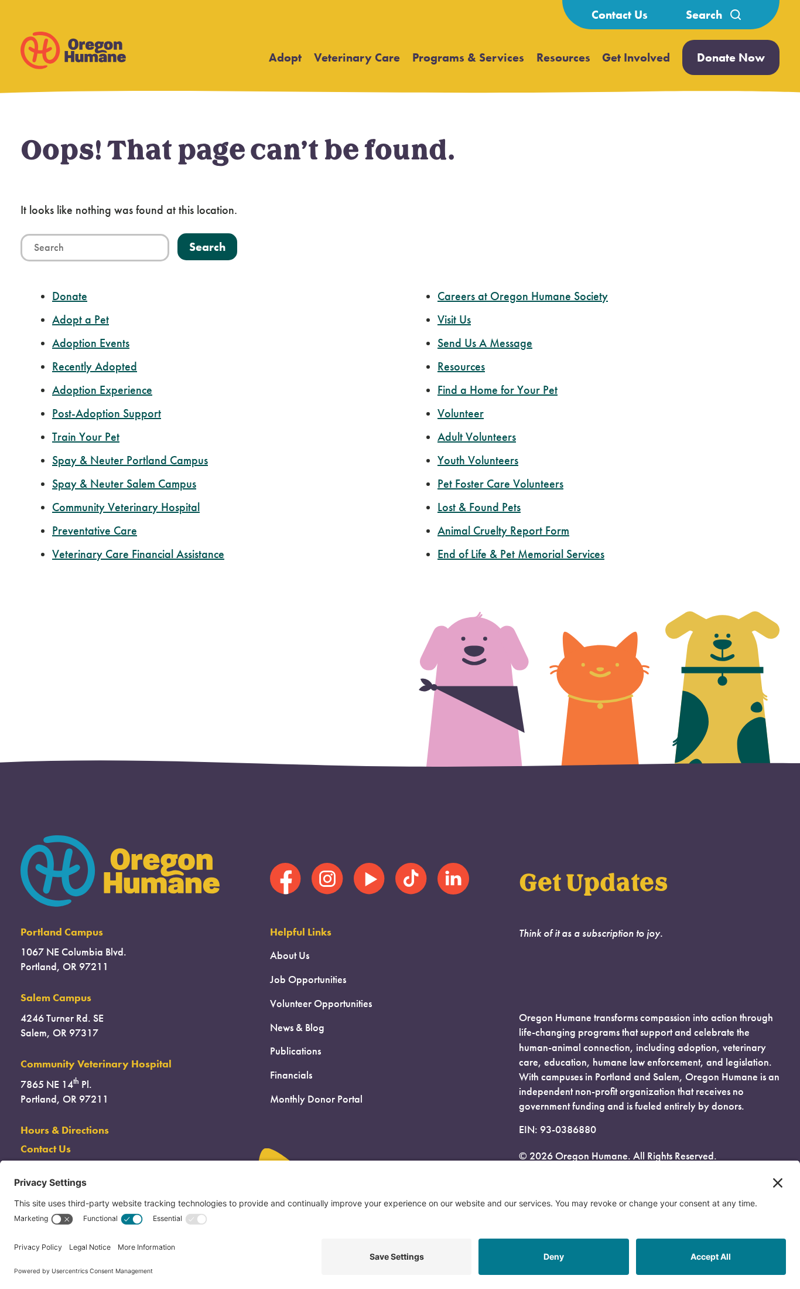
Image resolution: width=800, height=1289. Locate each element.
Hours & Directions (64, 1130)
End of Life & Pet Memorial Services (520, 554)
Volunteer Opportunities (321, 1003)
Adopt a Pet (80, 319)
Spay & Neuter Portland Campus (130, 460)
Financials (291, 1075)
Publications (295, 1051)
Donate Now (731, 57)
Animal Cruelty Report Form (503, 530)
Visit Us (454, 319)
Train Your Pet (85, 437)
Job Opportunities (308, 979)
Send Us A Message (484, 343)
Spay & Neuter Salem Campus (124, 484)
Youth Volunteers (477, 460)
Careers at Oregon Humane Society (522, 296)
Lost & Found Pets (479, 507)
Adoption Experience (102, 390)
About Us (289, 955)
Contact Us (620, 15)
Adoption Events (90, 343)
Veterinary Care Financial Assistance (138, 554)
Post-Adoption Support (106, 413)
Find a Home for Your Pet (497, 390)
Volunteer (460, 413)
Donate (69, 296)
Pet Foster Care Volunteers (500, 484)
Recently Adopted (94, 366)
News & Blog (297, 1027)
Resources (563, 57)
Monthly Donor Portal (316, 1099)
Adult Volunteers (476, 437)
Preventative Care (94, 530)
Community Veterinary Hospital (126, 507)
